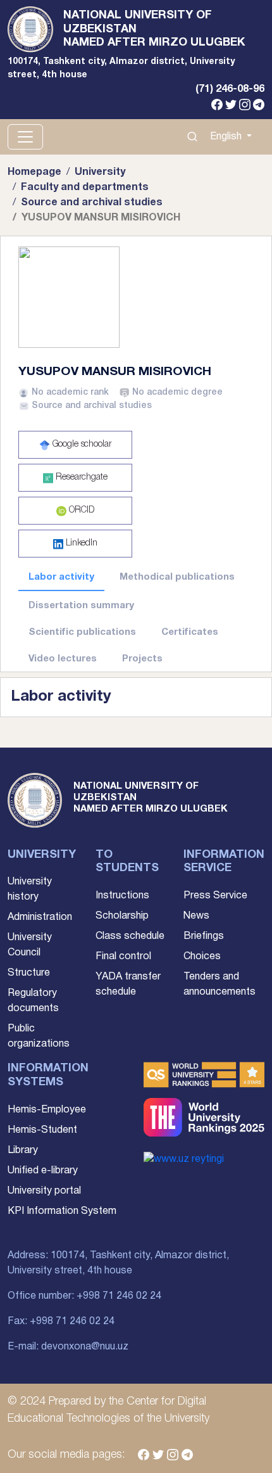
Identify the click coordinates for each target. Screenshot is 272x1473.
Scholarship (122, 916)
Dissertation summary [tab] (81, 605)
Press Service (215, 895)
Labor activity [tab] (61, 577)
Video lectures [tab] (62, 658)
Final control (123, 956)
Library (23, 1150)
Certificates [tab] (189, 632)
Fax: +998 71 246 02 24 (61, 1321)
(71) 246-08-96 (229, 89)
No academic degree (177, 392)
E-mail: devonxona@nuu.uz (68, 1346)
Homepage (34, 172)
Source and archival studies (92, 202)
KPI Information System (62, 1211)
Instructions (122, 895)
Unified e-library (43, 1170)
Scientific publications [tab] (82, 632)
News (196, 916)
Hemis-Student (42, 1130)
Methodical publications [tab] (177, 577)
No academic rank (70, 392)
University (100, 172)
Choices (202, 956)
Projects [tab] (142, 658)
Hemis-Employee (47, 1110)
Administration (40, 917)
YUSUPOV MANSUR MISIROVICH (114, 372)
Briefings (203, 936)
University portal (44, 1191)
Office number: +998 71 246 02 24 (84, 1296)
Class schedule (130, 936)
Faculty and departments (85, 187)
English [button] (227, 136)
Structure (29, 973)
